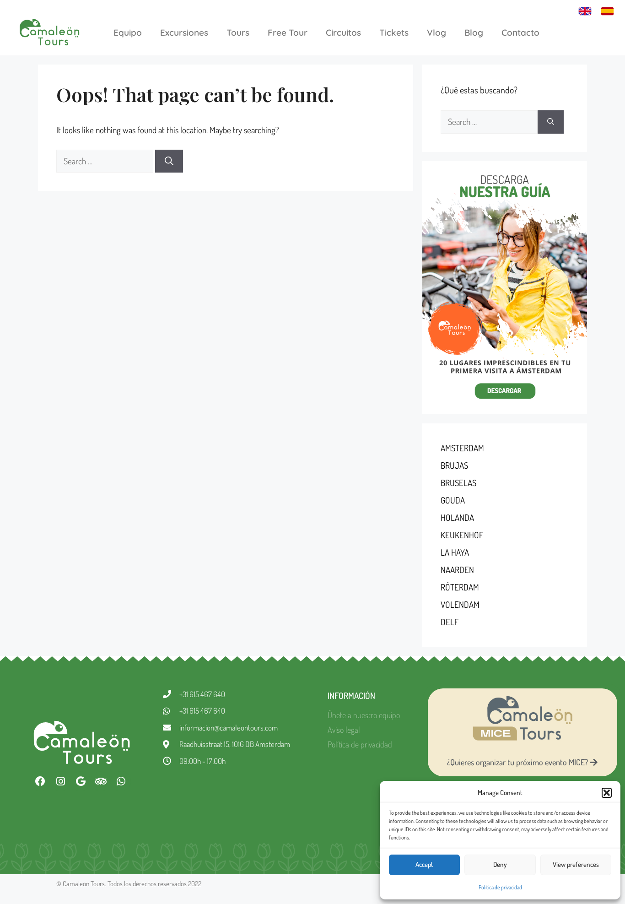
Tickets (394, 32)
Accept (424, 864)
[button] (606, 792)
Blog (473, 32)
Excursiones (184, 32)
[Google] (80, 781)
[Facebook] (40, 781)
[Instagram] (60, 781)
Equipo (127, 32)
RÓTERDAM (460, 587)
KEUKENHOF (462, 535)
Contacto (520, 32)
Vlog (436, 32)
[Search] (169, 161)
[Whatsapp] (121, 781)
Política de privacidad (500, 887)
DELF (449, 622)
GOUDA (453, 500)
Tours (237, 32)
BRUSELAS (458, 482)
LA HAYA (455, 552)
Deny (500, 864)
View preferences (576, 864)
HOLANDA (457, 517)
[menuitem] (585, 10)
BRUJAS (454, 465)
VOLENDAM (460, 604)
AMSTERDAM (462, 448)
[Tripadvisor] (101, 781)
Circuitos (343, 32)
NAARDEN (457, 569)
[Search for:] (105, 161)
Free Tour (287, 32)
